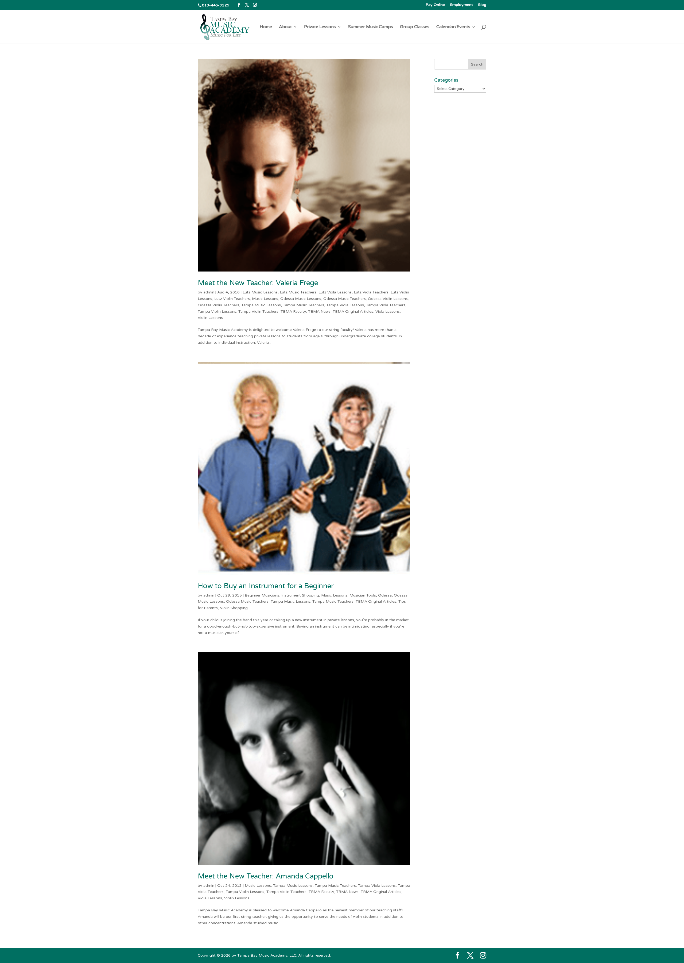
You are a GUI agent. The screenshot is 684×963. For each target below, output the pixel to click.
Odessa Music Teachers (344, 298)
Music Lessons (265, 298)
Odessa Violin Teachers (218, 305)
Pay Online (435, 5)
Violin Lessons (210, 317)
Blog (482, 5)
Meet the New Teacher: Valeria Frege (258, 283)
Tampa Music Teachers (303, 305)
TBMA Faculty (293, 311)
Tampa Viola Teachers (385, 305)
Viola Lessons (387, 311)
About (285, 27)
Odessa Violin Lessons (388, 298)
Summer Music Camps (370, 27)
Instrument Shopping (300, 595)
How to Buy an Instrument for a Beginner (266, 586)
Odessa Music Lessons (300, 298)
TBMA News (319, 311)
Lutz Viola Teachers (371, 292)
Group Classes (414, 27)
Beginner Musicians (262, 595)
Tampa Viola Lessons (345, 305)
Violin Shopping (234, 608)
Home (266, 27)
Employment (461, 5)
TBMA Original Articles (353, 311)
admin (208, 292)
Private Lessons (320, 27)
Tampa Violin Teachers (258, 311)
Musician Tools (362, 595)
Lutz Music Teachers (298, 292)
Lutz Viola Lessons (335, 292)
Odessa (385, 595)
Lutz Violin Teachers (232, 298)
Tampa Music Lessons (261, 305)
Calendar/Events (453, 27)
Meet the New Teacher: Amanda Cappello (265, 876)
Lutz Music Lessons (260, 292)
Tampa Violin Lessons (217, 311)
